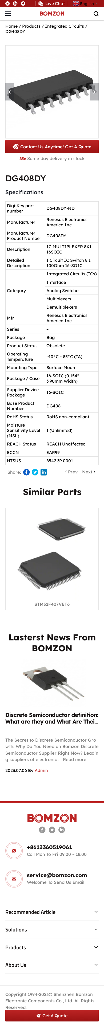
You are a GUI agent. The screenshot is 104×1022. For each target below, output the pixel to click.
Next (87, 472)
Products (31, 26)
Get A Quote (54, 1015)
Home (11, 26)
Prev (73, 472)
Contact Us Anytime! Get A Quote (55, 146)
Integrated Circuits (64, 26)
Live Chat (55, 3)
